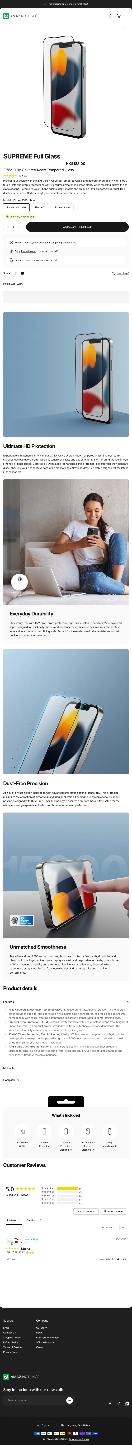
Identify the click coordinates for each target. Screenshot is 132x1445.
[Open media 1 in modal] (123, 30)
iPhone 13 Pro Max (16, 207)
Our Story (41, 1327)
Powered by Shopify (79, 1439)
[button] (119, 1259)
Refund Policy (11, 1342)
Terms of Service (12, 1347)
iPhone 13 (40, 207)
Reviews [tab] (11, 1220)
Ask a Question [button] (87, 1211)
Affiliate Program (45, 1342)
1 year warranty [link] (38, 242)
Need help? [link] (123, 273)
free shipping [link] (28, 251)
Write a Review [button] (115, 1211)
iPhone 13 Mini (62, 207)
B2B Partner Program (47, 1337)
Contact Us (9, 1332)
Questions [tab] (32, 1220)
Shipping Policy (12, 1337)
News (39, 1332)
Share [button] (12, 1259)
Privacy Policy (11, 1352)
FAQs (6, 1327)
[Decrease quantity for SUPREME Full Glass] (7, 227)
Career (39, 1347)
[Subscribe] (69, 1400)
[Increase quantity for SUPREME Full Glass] (19, 227)
